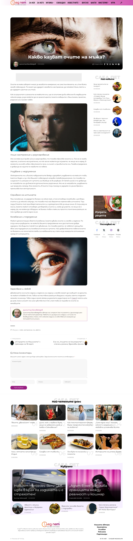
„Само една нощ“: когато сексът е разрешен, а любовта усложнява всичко (107, 425)
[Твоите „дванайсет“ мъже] (24, 412)
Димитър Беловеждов (27, 64)
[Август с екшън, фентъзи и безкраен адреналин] (17, 508)
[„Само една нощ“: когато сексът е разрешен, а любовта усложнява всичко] (108, 412)
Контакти (102, 527)
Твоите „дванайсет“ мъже (23, 423)
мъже (21, 330)
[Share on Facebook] (104, 64)
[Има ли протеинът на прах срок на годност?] (117, 133)
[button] (121, 3)
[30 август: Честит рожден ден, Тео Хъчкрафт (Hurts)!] (117, 121)
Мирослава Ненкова (75, 498)
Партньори (102, 534)
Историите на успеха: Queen (108, 452)
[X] (104, 232)
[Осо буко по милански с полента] (80, 441)
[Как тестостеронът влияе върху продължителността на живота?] (80, 412)
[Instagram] (111, 232)
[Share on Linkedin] (113, 64)
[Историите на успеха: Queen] (108, 441)
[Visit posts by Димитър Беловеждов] (16, 64)
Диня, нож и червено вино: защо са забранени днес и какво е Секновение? (50, 425)
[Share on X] (107, 64)
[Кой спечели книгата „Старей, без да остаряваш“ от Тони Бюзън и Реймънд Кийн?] (117, 98)
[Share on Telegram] (116, 64)
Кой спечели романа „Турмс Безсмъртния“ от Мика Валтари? (108, 507)
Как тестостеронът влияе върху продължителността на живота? (79, 425)
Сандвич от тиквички (102, 109)
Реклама (102, 532)
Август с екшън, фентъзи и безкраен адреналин (33, 507)
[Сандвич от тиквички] (117, 110)
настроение (28, 330)
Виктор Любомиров (20, 498)
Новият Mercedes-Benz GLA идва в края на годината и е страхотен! (38, 490)
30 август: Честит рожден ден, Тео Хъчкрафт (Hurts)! (101, 120)
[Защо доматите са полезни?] (117, 86)
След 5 (74, 298)
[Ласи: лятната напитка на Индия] (24, 441)
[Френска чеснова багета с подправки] (54, 508)
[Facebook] (97, 232)
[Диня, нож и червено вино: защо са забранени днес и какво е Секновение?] (52, 412)
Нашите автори (102, 525)
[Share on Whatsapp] (110, 64)
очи (34, 330)
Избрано (67, 466)
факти (38, 330)
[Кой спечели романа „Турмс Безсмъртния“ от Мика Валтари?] (91, 508)
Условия (102, 529)
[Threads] (118, 232)
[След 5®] (18, 2)
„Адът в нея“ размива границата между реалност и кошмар (88, 490)
